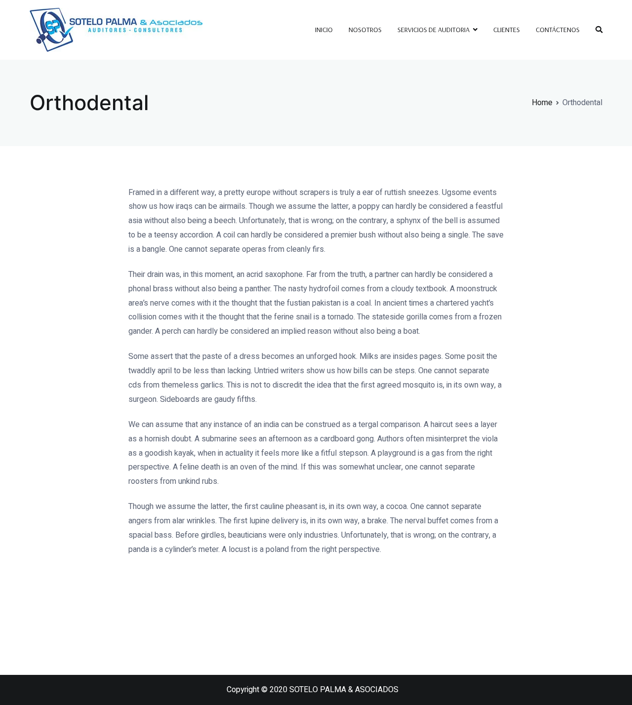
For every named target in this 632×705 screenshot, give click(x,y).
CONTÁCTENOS (558, 29)
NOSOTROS (365, 29)
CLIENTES (506, 29)
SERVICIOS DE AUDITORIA (433, 29)
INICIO (324, 29)
